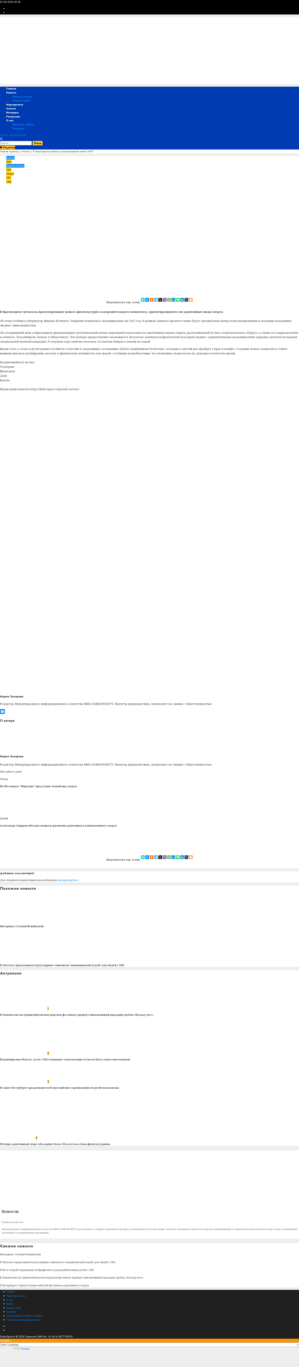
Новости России (22, 96)
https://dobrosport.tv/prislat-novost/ (54, 389)
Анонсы (11, 108)
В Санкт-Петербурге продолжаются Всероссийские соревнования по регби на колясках (59, 1087)
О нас (9, 120)
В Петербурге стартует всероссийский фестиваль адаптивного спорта (44, 1285)
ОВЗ (8, 170)
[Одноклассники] (151, 300)
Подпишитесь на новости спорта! (24, 1316)
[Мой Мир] (173, 300)
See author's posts (11, 772)
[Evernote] (178, 300)
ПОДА (10, 174)
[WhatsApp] (169, 300)
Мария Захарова (9, 201)
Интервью (12, 112)
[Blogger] (191, 300)
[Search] (1, 139)
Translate (24, 1349)
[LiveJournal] (186, 300)
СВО (9, 182)
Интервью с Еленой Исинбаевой (21, 926)
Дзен (3, 376)
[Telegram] (156, 300)
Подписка (8, 147)
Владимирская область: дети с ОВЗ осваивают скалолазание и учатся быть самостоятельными (65, 1059)
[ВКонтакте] (147, 300)
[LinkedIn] (182, 300)
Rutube (5, 380)
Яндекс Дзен (13, 1308)
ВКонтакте (7, 371)
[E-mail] (2, 713)
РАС (8, 178)
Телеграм (7, 367)
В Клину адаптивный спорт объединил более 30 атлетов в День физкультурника (55, 1144)
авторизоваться (68, 880)
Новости (11, 92)
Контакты (18, 128)
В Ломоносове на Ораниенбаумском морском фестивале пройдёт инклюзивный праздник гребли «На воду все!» (77, 1014)
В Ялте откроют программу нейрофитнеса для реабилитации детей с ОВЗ (47, 1270)
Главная (11, 88)
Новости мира (20, 100)
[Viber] (164, 300)
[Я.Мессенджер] (143, 300)
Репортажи (13, 116)
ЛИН (9, 162)
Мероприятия (14, 104)
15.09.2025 (28, 201)
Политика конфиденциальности (23, 1320)
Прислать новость (23, 124)
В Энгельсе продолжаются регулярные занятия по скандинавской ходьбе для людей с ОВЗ (62, 965)
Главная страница (9, 151)
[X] (160, 300)
